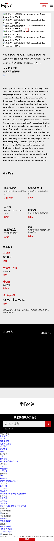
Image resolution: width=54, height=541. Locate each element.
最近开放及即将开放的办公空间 (13, 494)
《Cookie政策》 (6, 532)
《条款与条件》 (6, 529)
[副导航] (8, 436)
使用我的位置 (9, 429)
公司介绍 (3, 486)
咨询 (27, 539)
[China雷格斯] (6, 3)
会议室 (3, 438)
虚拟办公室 (4, 446)
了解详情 (8, 197)
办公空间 (3, 436)
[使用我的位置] (6, 424)
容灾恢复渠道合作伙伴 (9, 461)
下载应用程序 (5, 521)
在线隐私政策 (5, 526)
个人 (2, 466)
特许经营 (3, 459)
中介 (2, 456)
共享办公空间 (5, 444)
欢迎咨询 (3, 518)
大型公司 (3, 471)
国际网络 (3, 491)
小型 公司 (4, 469)
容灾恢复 (3, 449)
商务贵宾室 (4, 441)
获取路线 (45, 333)
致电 (44, 5)
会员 (2, 451)
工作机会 (3, 488)
